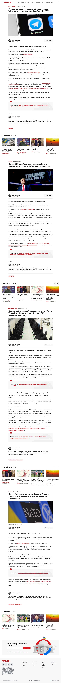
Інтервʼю (33, 2)
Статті (28, 2)
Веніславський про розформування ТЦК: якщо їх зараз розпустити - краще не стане (23, 148)
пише (13, 361)
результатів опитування (27, 209)
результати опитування (23, 543)
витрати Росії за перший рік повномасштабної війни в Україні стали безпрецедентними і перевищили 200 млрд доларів (29, 428)
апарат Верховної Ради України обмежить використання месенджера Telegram (30, 88)
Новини (10, 161)
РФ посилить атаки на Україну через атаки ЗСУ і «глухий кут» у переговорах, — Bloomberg (52, 149)
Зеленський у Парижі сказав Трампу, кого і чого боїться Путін (37, 148)
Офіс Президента (46, 2)
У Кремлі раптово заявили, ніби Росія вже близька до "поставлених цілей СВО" (37, 624)
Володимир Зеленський (34, 72)
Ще (52, 2)
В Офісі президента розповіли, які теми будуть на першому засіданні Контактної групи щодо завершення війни (8, 149)
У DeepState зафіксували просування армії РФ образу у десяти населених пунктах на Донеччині (37, 296)
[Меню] (58, 2)
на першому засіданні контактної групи (31, 584)
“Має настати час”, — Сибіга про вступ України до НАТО (33, 573)
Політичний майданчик (21, 152)
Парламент (38, 2)
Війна (47, 153)
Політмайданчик (22, 2)
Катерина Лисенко (16, 40)
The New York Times (28, 54)
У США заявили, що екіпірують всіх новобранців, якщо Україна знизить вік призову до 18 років (37, 481)
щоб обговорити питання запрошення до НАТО (39, 581)
